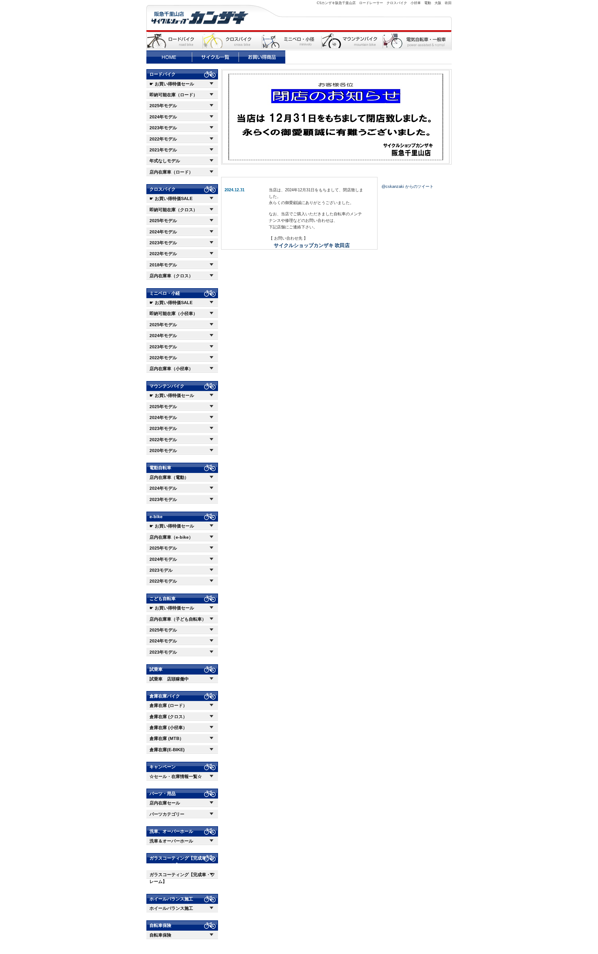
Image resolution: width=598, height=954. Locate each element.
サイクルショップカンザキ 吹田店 (312, 245)
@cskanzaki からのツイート (408, 186)
